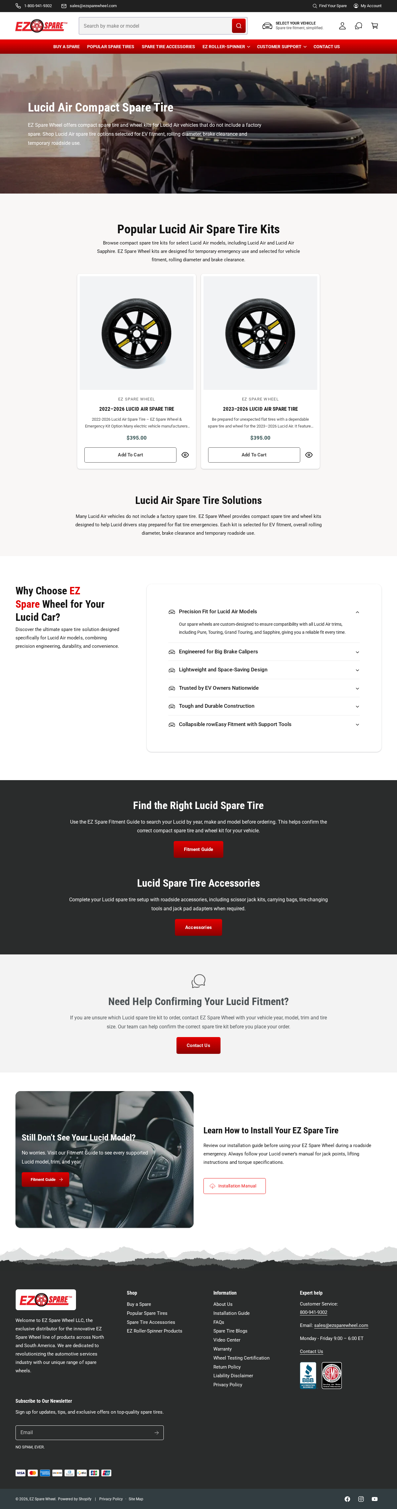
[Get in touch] (358, 26)
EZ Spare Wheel (42, 1499)
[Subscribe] (156, 1432)
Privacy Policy (227, 1385)
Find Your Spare (333, 5)
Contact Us (198, 1045)
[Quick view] (185, 455)
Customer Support (279, 46)
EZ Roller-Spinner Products (154, 1331)
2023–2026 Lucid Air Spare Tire (260, 409)
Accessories (198, 927)
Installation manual (237, 1185)
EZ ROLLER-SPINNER (224, 46)
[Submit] (239, 26)
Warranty (222, 1349)
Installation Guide (231, 1313)
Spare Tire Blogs (230, 1331)
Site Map (136, 1499)
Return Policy (227, 1367)
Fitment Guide (198, 849)
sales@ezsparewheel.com (93, 5)
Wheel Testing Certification (241, 1358)
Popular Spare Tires (147, 1313)
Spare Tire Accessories (151, 1322)
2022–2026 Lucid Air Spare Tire (136, 409)
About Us (223, 1304)
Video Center (226, 1340)
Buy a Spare (139, 1304)
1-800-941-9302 (38, 5)
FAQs (218, 1322)
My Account (371, 5)
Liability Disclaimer (233, 1376)
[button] (375, 26)
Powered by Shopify (74, 1499)
